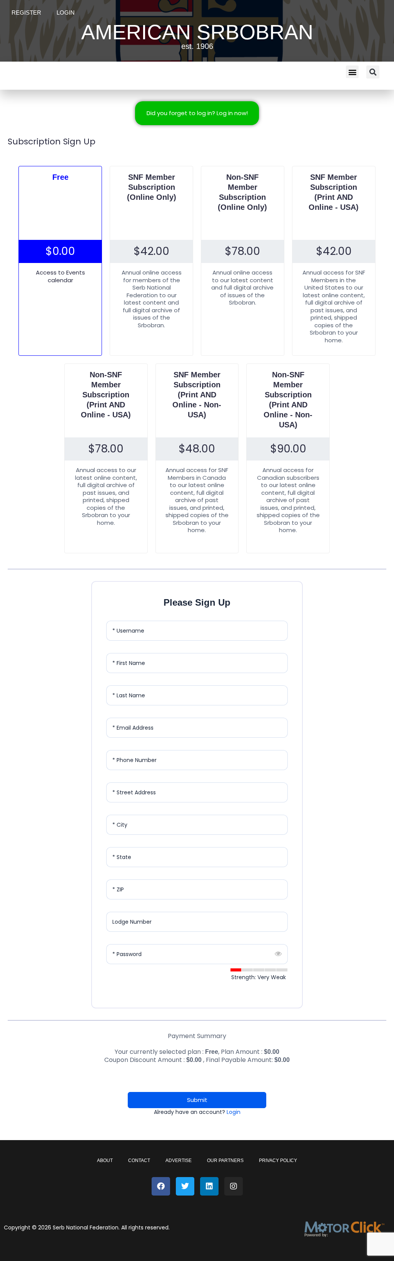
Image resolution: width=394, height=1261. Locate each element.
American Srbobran (197, 32)
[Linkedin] (209, 1186)
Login (66, 12)
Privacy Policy (278, 1160)
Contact (139, 1160)
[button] (352, 71)
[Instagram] (233, 1186)
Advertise (178, 1160)
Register (26, 12)
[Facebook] (161, 1186)
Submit (197, 1100)
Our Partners (225, 1160)
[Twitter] (185, 1186)
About (105, 1160)
